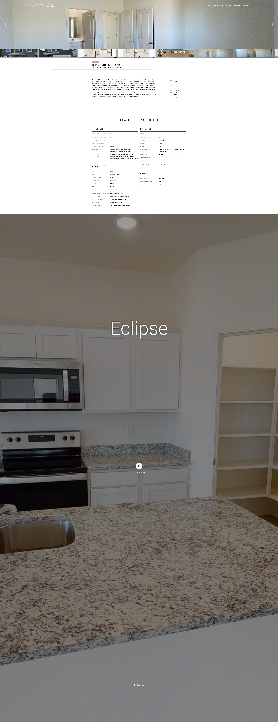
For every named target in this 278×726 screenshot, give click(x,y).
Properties (228, 5)
